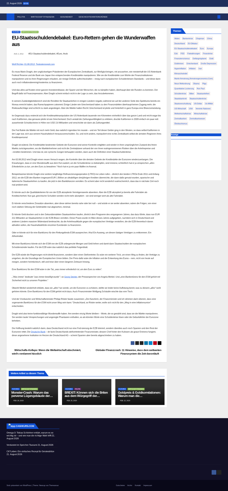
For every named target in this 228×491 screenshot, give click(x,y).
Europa (210, 48)
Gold (211, 58)
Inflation (192, 68)
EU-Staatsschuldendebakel (185, 48)
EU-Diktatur (193, 43)
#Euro (59, 54)
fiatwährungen (193, 53)
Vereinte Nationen (203, 109)
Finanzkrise (208, 53)
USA (191, 109)
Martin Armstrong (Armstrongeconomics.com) (193, 78)
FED (182, 53)
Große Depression (208, 63)
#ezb (65, 54)
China (209, 38)
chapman (200, 38)
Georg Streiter (70, 277)
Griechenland (192, 63)
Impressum (147, 485)
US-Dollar (198, 103)
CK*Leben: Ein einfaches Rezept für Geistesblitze (30, 451)
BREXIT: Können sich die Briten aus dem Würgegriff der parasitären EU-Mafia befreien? (86, 396)
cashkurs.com (25, 426)
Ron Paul (201, 88)
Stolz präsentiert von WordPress (19, 485)
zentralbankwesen (197, 119)
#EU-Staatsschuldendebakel (41, 54)
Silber (191, 93)
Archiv (129, 485)
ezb (176, 53)
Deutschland (179, 43)
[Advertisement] (196, 160)
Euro (202, 48)
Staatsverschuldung (182, 103)
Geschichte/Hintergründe (93, 17)
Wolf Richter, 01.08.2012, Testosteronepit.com (33, 64)
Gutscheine (120, 485)
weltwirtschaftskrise (182, 114)
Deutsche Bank (38, 332)
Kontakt (138, 485)
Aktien (177, 38)
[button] (214, 17)
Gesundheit (66, 17)
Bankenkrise (188, 38)
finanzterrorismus (182, 58)
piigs (204, 83)
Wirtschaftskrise (200, 114)
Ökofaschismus (180, 124)
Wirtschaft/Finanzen (42, 17)
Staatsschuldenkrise (198, 98)
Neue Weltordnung (182, 83)
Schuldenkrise (180, 93)
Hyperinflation (180, 68)
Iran (200, 68)
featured (16, 32)
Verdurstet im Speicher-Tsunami (22, 445)
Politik (21, 17)
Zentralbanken (180, 119)
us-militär (209, 103)
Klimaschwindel (180, 73)
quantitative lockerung (184, 88)
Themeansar (54, 485)
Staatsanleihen (203, 93)
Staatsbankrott (180, 98)
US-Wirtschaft (180, 109)
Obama (196, 83)
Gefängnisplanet (199, 58)
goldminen (179, 63)
